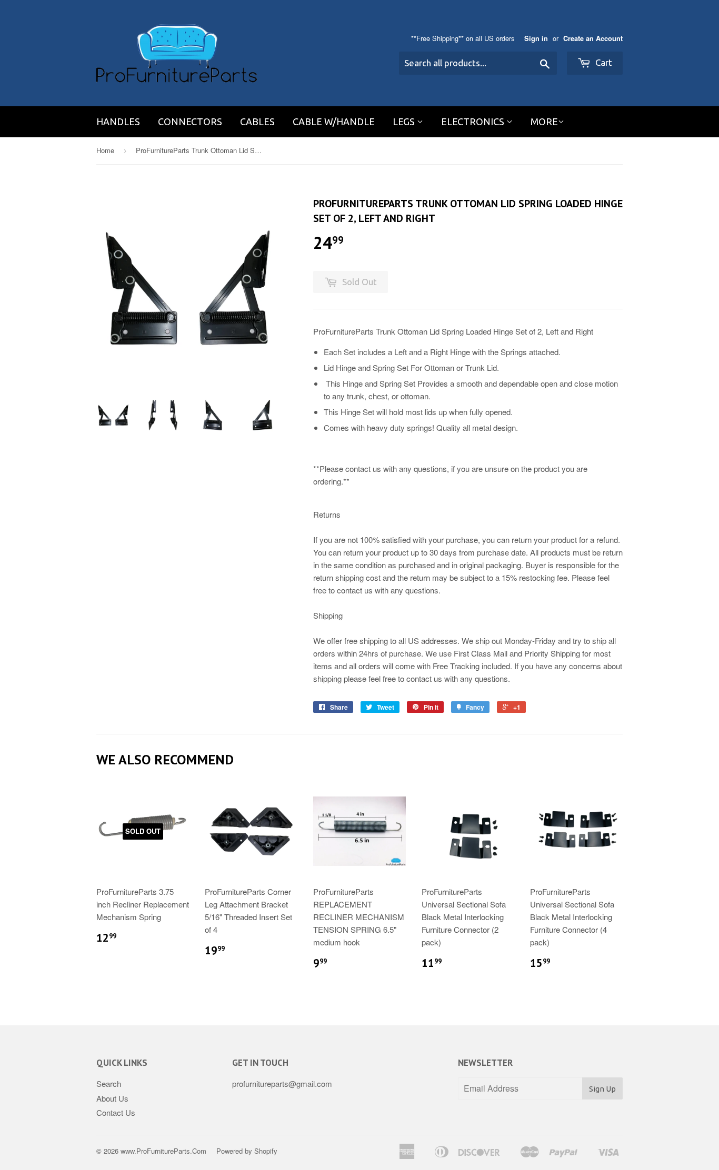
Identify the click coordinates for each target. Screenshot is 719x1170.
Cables (257, 121)
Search (108, 1083)
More (544, 121)
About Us (112, 1098)
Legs (405, 121)
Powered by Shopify (246, 1151)
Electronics (473, 121)
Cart (602, 62)
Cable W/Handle (334, 121)
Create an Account (593, 38)
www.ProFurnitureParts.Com (163, 1151)
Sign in (536, 38)
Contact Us (115, 1112)
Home (105, 150)
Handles (118, 121)
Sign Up (602, 1088)
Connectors (190, 121)
